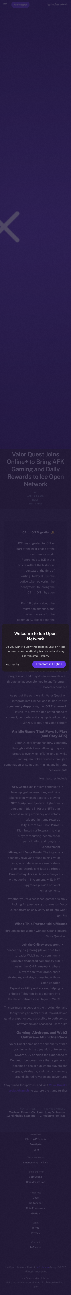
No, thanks (12, 664)
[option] (60, 1283)
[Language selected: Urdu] (32, 1288)
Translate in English (49, 664)
